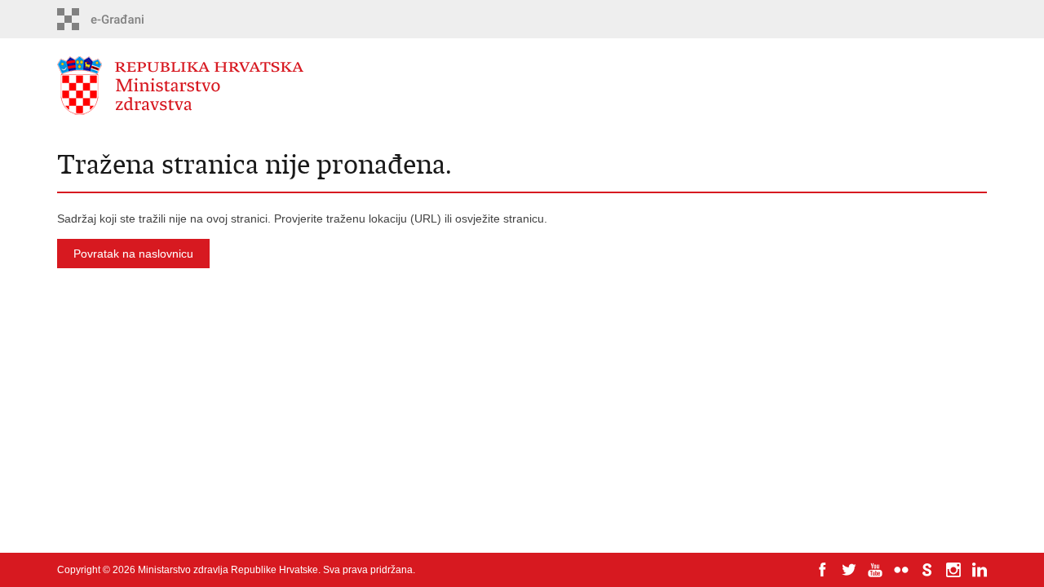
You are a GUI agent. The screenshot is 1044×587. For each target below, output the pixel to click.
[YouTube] (875, 570)
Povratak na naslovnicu (133, 253)
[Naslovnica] (289, 85)
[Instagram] (953, 570)
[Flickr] (901, 570)
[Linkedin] (979, 570)
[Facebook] (823, 570)
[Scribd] (927, 570)
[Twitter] (849, 570)
